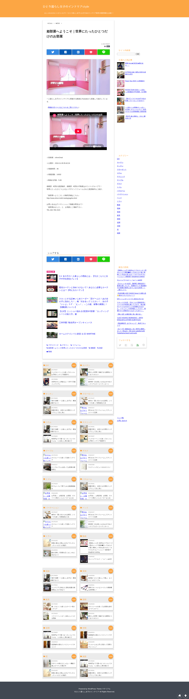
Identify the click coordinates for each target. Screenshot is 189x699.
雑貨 (118, 233)
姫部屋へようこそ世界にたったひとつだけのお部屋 (67, 348)
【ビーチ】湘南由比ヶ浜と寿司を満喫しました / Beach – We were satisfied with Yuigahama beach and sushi (131, 331)
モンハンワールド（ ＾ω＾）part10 (100, 559)
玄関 (118, 222)
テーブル (120, 180)
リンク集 (120, 418)
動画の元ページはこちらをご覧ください (63, 107)
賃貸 (99, 348)
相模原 (92, 348)
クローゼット (121, 169)
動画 (108, 46)
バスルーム (121, 191)
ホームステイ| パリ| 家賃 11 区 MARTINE (77, 334)
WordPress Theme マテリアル (99, 689)
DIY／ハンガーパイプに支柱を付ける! (130, 299)
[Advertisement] (63, 233)
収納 (118, 208)
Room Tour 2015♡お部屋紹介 (135, 81)
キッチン (120, 166)
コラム (119, 173)
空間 (118, 226)
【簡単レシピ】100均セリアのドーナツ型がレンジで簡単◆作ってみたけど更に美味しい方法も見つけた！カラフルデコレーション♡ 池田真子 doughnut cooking (100, 547)
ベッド (119, 198)
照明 (118, 219)
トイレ (119, 187)
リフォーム (76, 345)
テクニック (121, 176)
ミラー (119, 201)
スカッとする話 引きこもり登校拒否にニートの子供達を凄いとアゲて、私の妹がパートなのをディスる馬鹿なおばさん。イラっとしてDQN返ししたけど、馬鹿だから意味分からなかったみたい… (131, 307)
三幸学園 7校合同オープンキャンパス (75, 322)
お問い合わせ (122, 421)
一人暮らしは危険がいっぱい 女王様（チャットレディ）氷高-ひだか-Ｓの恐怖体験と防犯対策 (135, 109)
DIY (118, 159)
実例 (118, 212)
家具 (118, 215)
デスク (119, 183)
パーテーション (122, 194)
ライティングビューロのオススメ (99, 467)
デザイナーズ (52, 345)
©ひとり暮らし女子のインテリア (86, 692)
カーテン (120, 162)
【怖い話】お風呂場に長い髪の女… (129, 314)
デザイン (64, 345)
